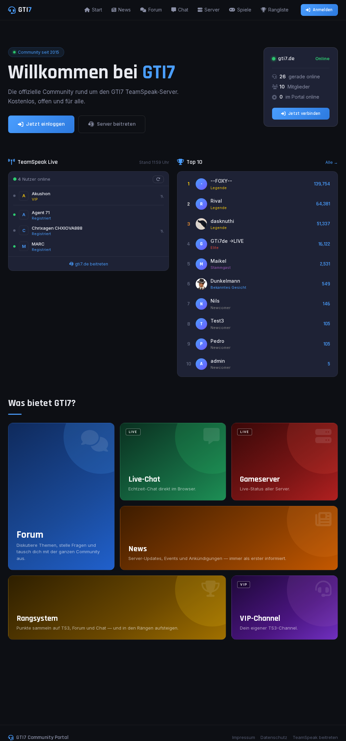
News (124, 9)
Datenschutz (274, 737)
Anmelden (322, 9)
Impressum (243, 737)
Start (97, 9)
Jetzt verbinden (304, 113)
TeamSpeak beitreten (315, 737)
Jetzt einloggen (45, 124)
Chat (183, 9)
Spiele (244, 9)
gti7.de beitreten (91, 263)
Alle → (331, 162)
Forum (155, 9)
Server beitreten (116, 124)
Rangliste (278, 9)
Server (212, 9)
